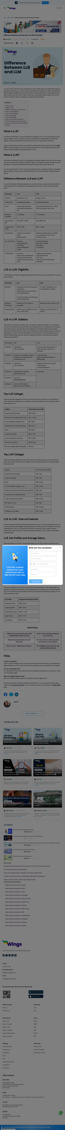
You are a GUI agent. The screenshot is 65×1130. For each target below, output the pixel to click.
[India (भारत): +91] (31, 564)
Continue (35, 581)
